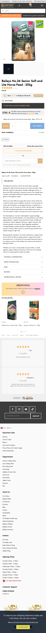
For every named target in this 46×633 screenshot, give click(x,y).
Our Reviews (6, 501)
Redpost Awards (7, 527)
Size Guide (9, 100)
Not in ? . (17, 164)
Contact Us (6, 594)
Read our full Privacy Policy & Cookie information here (23, 622)
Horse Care (6, 475)
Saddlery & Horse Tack (9, 472)
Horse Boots (6, 477)
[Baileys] (39, 24)
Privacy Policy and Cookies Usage (12, 448)
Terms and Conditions (9, 445)
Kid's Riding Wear (8, 466)
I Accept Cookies (23, 627)
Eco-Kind (5, 504)
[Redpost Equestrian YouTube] (26, 409)
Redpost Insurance (8, 529)
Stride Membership (8, 451)
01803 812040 (8, 591)
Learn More (38, 95)
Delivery (5, 437)
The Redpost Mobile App (10, 518)
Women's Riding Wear (9, 461)
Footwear (5, 483)
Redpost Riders (7, 499)
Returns (5, 442)
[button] (5, 139)
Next (42, 317)
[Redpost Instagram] (23, 292)
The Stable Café (7, 542)
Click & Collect (7, 439)
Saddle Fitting (6, 551)
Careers (5, 510)
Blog (4, 507)
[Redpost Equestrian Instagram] (19, 409)
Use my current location (24, 151)
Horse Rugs (6, 469)
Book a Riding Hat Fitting (10, 548)
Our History (6, 496)
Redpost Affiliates (8, 524)
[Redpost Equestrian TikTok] (32, 409)
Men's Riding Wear (8, 463)
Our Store (5, 539)
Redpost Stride (31, 113)
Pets (4, 486)
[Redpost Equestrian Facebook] (13, 409)
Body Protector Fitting (9, 545)
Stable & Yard (6, 480)
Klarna (4, 515)
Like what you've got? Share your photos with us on (23, 288)
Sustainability (6, 513)
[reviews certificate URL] (23, 397)
